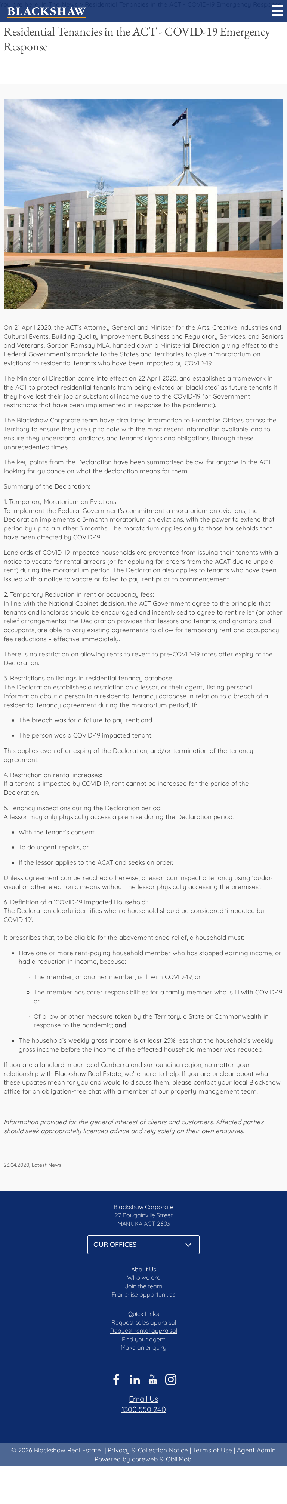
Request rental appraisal (143, 1330)
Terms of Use (212, 1450)
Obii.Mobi (179, 1459)
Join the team (144, 1286)
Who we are (143, 1277)
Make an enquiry (143, 1347)
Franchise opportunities (143, 1294)
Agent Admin (256, 1450)
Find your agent (143, 1339)
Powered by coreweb (126, 1459)
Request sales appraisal (143, 1322)
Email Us (143, 1398)
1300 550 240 (143, 1409)
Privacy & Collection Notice (148, 1450)
